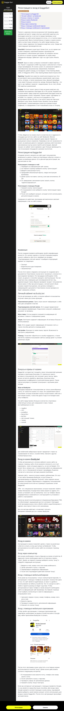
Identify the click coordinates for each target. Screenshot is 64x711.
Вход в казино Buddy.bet (29, 20)
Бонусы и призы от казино (30, 18)
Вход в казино (26, 22)
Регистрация (18, 707)
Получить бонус (8, 32)
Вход (48, 2)
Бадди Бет (8, 2)
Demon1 (6, 14)
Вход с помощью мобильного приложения (35, 28)
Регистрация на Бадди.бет (30, 14)
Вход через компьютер (29, 24)
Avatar (6, 27)
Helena (6, 21)
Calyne (6, 24)
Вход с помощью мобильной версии (33, 26)
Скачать (45, 707)
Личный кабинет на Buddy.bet (31, 16)
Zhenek (6, 17)
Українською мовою (23, 11)
